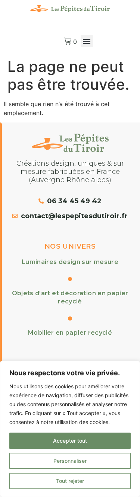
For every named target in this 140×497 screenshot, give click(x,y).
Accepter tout (70, 440)
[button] (87, 41)
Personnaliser (70, 461)
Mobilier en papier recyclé (70, 332)
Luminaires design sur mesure (70, 261)
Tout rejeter (70, 481)
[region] (70, 429)
